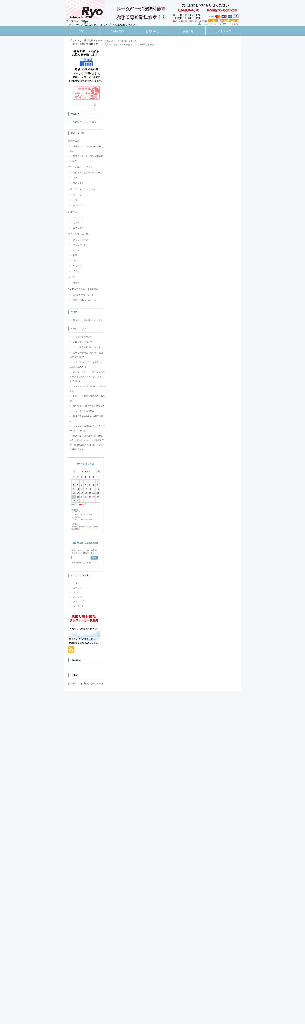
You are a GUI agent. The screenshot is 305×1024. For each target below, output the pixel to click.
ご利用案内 (117, 31)
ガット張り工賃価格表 (83, 411)
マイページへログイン (213, 24)
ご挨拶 (73, 312)
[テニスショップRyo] (85, 18)
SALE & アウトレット (83, 295)
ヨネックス (78, 183)
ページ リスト (78, 328)
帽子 (75, 255)
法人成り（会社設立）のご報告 (88, 320)
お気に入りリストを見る (84, 121)
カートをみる (233, 24)
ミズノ (76, 178)
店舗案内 (188, 31)
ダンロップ (78, 601)
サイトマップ (223, 31)
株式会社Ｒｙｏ (92, 40)
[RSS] (71, 650)
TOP (82, 31)
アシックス (78, 217)
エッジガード (79, 245)
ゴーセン (77, 195)
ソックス (77, 266)
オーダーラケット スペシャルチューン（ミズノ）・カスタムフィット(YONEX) (87, 376)
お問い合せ (152, 31)
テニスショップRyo (77, 21)
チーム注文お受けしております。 (89, 347)
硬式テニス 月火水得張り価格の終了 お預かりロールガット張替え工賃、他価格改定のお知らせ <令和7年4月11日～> (87, 443)
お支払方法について (82, 337)
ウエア (76, 283)
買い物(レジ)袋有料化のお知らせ (88, 406)
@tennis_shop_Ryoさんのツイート (86, 683)
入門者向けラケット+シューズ (87, 172)
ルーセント (78, 606)
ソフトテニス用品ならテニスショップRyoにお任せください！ (103, 24)
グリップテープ (80, 240)
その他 (76, 271)
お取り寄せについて (82, 342)
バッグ (76, 261)
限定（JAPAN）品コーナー (86, 300)
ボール (76, 250)
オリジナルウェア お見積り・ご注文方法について (87, 364)
